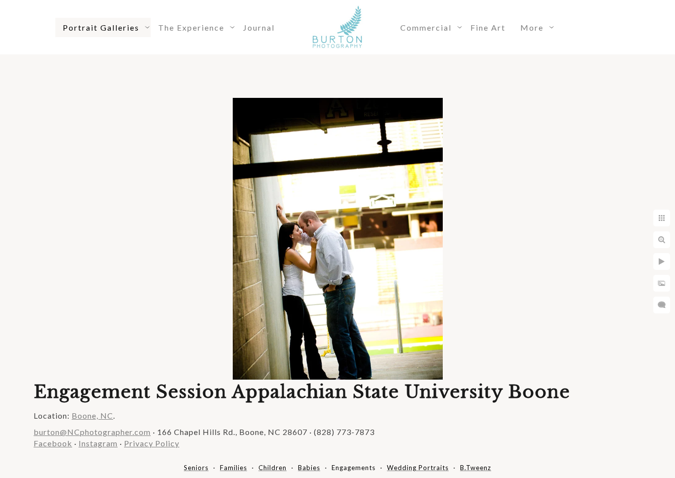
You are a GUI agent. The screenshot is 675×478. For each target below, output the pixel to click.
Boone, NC (92, 415)
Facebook (53, 443)
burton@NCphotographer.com (92, 431)
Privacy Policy (151, 443)
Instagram (98, 443)
